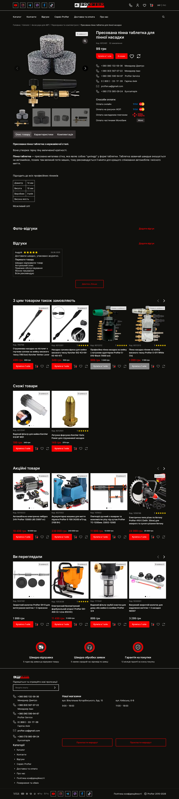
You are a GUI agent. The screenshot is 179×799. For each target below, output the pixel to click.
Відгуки (21, 759)
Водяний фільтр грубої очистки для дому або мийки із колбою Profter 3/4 (108, 608)
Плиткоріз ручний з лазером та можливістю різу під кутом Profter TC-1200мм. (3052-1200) (107, 519)
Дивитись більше (89, 284)
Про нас (21, 773)
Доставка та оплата (27, 768)
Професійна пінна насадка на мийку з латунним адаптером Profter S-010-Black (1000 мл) (108, 352)
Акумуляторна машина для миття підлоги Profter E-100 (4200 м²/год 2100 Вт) (69, 519)
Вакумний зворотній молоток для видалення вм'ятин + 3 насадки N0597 (146, 608)
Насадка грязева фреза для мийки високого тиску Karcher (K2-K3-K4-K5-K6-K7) (69, 352)
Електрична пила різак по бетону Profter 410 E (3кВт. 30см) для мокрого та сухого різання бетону (146, 520)
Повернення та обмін (28, 783)
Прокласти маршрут (87, 742)
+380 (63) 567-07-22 (112, 71)
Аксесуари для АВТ (40, 25)
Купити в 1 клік (104, 56)
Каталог (25, 25)
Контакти (21, 754)
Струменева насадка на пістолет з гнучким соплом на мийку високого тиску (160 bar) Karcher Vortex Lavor (31, 351)
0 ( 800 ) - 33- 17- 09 (112, 81)
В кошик (121, 56)
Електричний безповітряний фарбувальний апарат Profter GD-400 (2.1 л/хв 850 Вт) (69, 609)
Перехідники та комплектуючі (64, 25)
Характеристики (43, 134)
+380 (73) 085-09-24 (112, 91)
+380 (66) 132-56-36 (112, 65)
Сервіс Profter (24, 764)
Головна (16, 25)
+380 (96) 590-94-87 (112, 76)
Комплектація (65, 134)
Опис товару (23, 134)
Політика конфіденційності (31, 778)
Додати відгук (146, 228)
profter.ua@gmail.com (112, 86)
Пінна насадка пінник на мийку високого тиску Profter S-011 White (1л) (146, 352)
